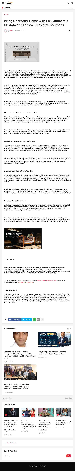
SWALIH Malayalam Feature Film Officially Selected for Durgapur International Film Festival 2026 (16, 387)
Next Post (68, 398)
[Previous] (70, 8)
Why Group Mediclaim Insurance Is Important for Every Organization (52, 353)
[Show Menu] (2, 3)
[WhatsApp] (34, 319)
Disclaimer (43, 466)
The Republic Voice (10, 443)
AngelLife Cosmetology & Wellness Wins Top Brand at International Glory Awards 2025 (28, 424)
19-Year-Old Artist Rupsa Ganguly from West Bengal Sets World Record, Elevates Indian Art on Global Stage (45, 425)
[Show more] (42, 319)
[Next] (72, 8)
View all (68, 328)
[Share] (69, 30)
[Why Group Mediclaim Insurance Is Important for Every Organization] (54, 339)
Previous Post (8, 398)
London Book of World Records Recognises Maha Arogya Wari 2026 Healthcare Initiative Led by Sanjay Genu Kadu (19, 355)
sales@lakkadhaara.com (26, 282)
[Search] (72, 3)
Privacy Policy (33, 466)
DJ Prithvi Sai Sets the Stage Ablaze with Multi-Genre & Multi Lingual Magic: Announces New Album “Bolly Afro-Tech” (11, 426)
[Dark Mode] (68, 3)
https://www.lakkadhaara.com (47, 280)
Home (6, 14)
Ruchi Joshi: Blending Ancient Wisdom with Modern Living (63, 422)
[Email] (38, 319)
